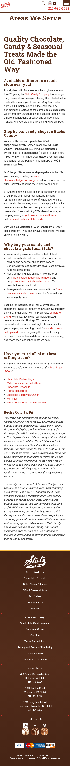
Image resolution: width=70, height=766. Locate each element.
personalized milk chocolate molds (31, 281)
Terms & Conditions (35, 641)
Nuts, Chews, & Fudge (35, 584)
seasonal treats (47, 215)
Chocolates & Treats (35, 578)
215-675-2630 (35, 681)
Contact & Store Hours (35, 659)
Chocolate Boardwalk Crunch (23, 394)
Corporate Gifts (35, 602)
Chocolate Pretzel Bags (20, 379)
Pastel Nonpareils (17, 390)
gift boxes (31, 215)
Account (35, 608)
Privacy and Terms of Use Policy (35, 647)
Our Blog (35, 635)
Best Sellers (35, 596)
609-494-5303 (35, 709)
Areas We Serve (35, 653)
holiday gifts (31, 180)
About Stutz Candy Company (35, 623)
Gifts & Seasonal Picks (35, 590)
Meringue (12, 398)
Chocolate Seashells (18, 387)
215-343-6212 (35, 696)
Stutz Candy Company (37, 94)
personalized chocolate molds (26, 219)
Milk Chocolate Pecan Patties (24, 383)
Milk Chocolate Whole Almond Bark (27, 402)
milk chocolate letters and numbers (31, 277)
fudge (19, 180)
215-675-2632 (58, 8)
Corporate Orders (35, 629)
